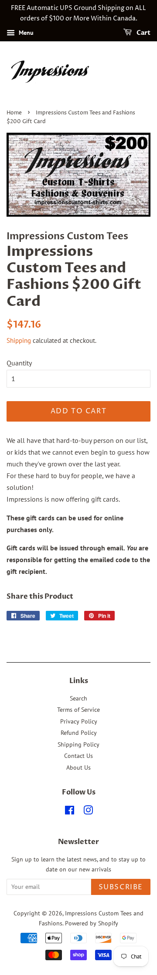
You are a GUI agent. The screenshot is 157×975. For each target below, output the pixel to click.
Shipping (19, 340)
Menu (25, 33)
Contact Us (78, 756)
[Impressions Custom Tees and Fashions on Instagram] (88, 812)
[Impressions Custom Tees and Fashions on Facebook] (70, 812)
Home (14, 113)
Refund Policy (79, 733)
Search (78, 698)
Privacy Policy (78, 721)
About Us (78, 767)
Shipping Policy (78, 744)
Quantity (19, 363)
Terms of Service (78, 710)
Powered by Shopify (91, 923)
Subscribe (121, 887)
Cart (142, 33)
